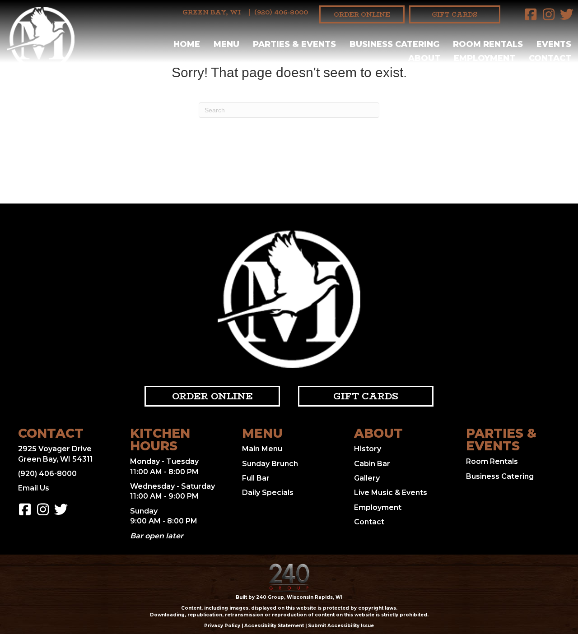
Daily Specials (268, 492)
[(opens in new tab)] (289, 577)
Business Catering (500, 476)
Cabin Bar (372, 463)
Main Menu (262, 448)
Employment (377, 507)
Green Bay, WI (211, 12)
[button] (530, 14)
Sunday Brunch (270, 463)
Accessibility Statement (274, 626)
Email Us (33, 488)
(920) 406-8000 (281, 12)
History (367, 448)
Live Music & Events (390, 492)
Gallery (367, 478)
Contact (369, 522)
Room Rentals (492, 461)
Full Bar (256, 478)
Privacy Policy (222, 626)
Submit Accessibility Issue (341, 626)
